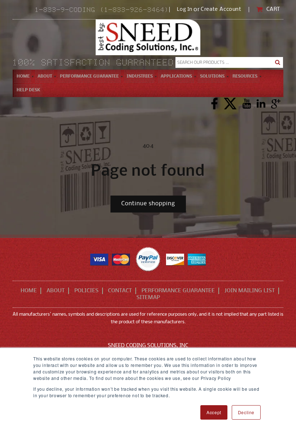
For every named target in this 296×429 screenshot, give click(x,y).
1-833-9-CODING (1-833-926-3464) (102, 10)
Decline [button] (246, 412)
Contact (120, 291)
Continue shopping (148, 204)
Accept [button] (213, 412)
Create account (221, 9)
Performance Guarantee (178, 291)
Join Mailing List (250, 291)
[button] (44, 76)
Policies (86, 291)
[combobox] (229, 62)
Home (29, 291)
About (56, 291)
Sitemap (148, 298)
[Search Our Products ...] (277, 62)
